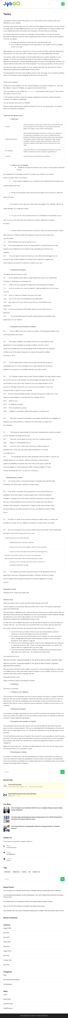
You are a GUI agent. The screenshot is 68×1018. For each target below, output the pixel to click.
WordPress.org (7, 1008)
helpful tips (16, 872)
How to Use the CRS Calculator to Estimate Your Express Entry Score (24, 906)
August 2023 (7, 951)
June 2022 (6, 955)
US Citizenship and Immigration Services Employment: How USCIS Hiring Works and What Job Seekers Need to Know (36, 818)
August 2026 (7, 928)
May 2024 (6, 946)
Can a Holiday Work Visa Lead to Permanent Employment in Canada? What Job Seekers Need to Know (33, 911)
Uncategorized (7, 984)
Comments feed (8, 1004)
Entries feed (7, 999)
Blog (4, 975)
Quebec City (36, 872)
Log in (5, 995)
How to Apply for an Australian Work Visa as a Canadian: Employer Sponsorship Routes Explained (36, 809)
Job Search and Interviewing (11, 980)
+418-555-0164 (11, 847)
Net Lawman (31, 91)
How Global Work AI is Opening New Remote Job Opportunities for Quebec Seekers (35, 827)
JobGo (33, 1016)
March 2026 (7, 942)
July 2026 (6, 933)
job (29, 872)
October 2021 (7, 960)
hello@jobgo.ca (10, 854)
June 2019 (6, 965)
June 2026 (6, 937)
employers (7, 872)
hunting (24, 872)
